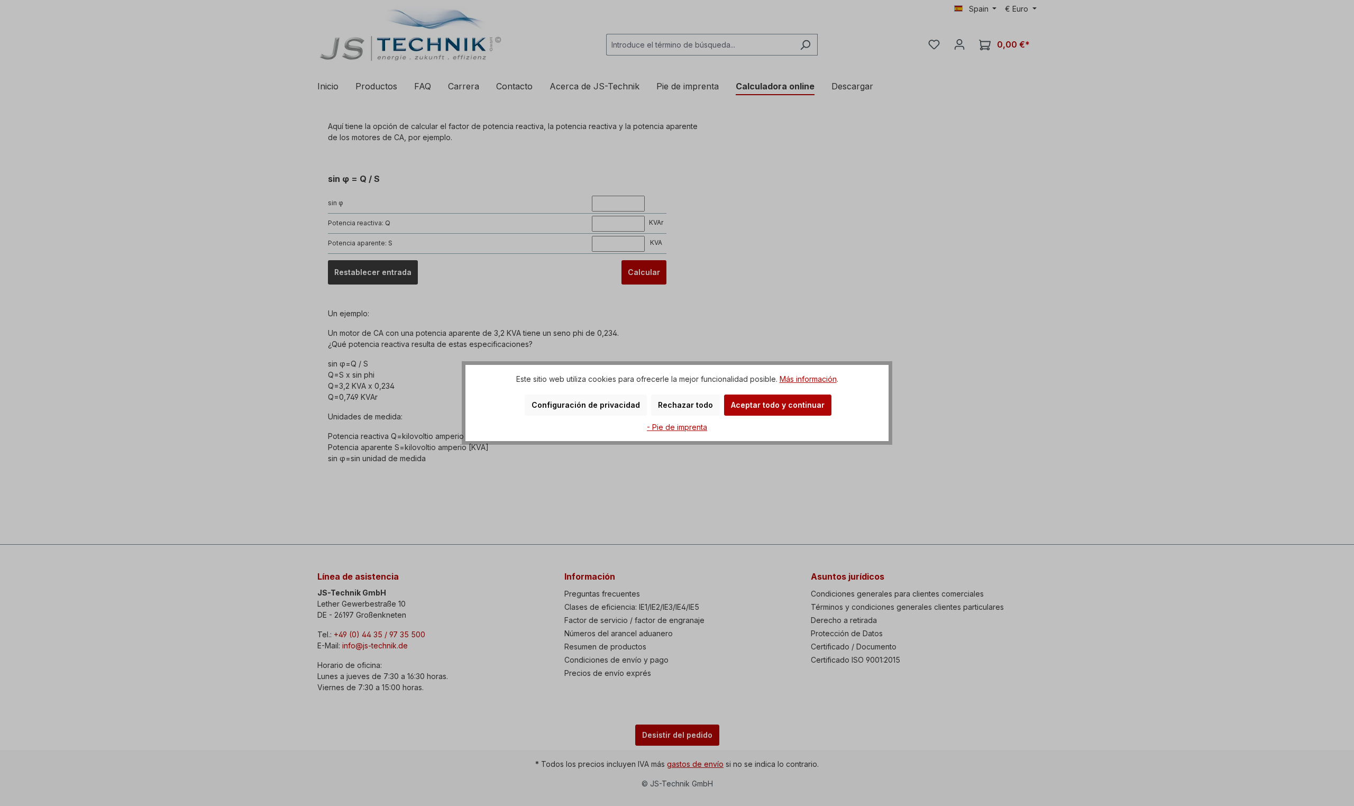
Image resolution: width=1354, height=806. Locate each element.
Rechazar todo (685, 404)
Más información (808, 378)
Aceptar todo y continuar (778, 404)
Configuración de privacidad (586, 404)
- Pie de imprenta (677, 427)
